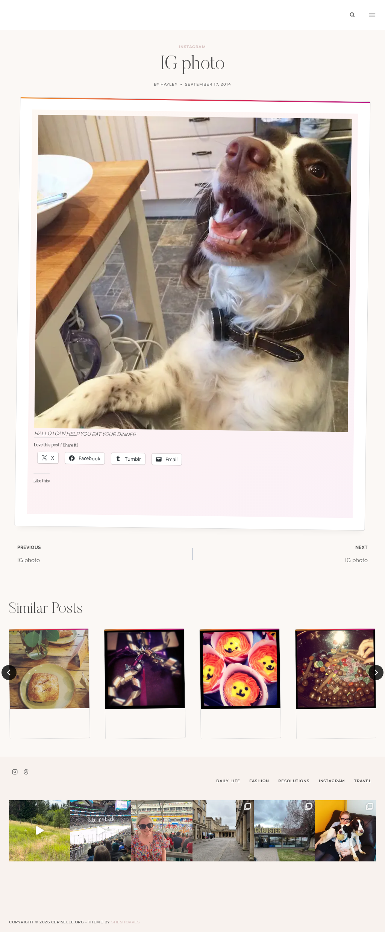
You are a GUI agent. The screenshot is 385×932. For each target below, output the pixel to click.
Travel (362, 780)
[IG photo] (49, 669)
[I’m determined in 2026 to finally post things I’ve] (284, 830)
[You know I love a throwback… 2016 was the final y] (345, 830)
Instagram (192, 46)
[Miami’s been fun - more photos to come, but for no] (161, 830)
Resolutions (293, 780)
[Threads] (26, 771)
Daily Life (228, 780)
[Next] (375, 672)
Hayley (169, 84)
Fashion (259, 780)
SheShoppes (125, 922)
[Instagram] (14, 771)
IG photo (29, 554)
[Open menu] (372, 15)
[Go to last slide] (9, 672)
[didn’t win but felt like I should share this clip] (101, 830)
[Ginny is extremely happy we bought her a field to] (39, 830)
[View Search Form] (352, 15)
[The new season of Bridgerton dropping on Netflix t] (223, 830)
